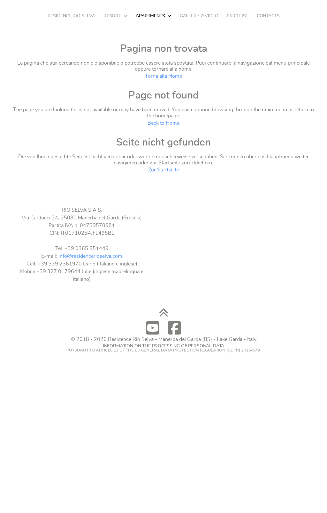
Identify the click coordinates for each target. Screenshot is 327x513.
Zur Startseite (163, 169)
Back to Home (163, 123)
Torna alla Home (163, 76)
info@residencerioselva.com (90, 256)
